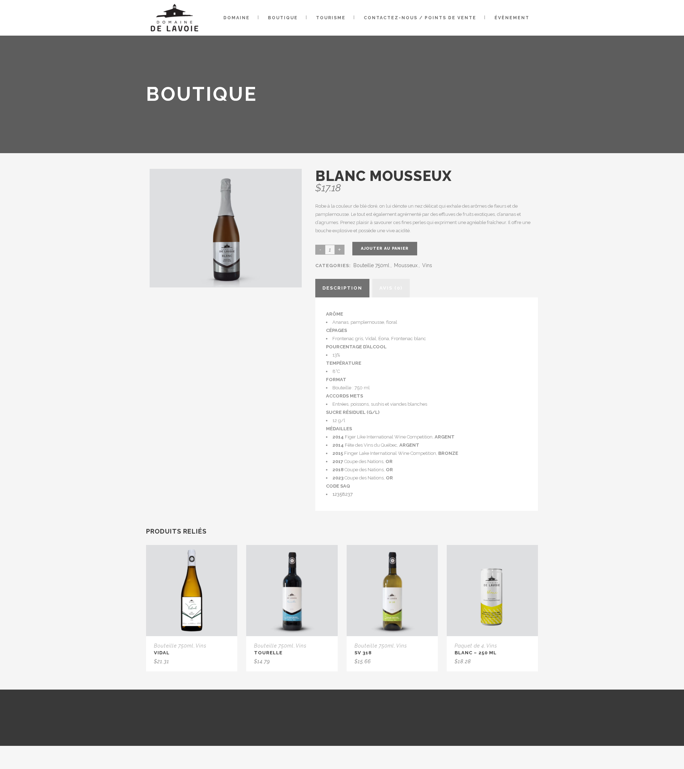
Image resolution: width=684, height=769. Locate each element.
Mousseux (406, 265)
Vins (427, 265)
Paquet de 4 (469, 646)
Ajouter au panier (385, 248)
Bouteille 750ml (371, 265)
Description (342, 288)
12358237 (342, 494)
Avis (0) (391, 288)
